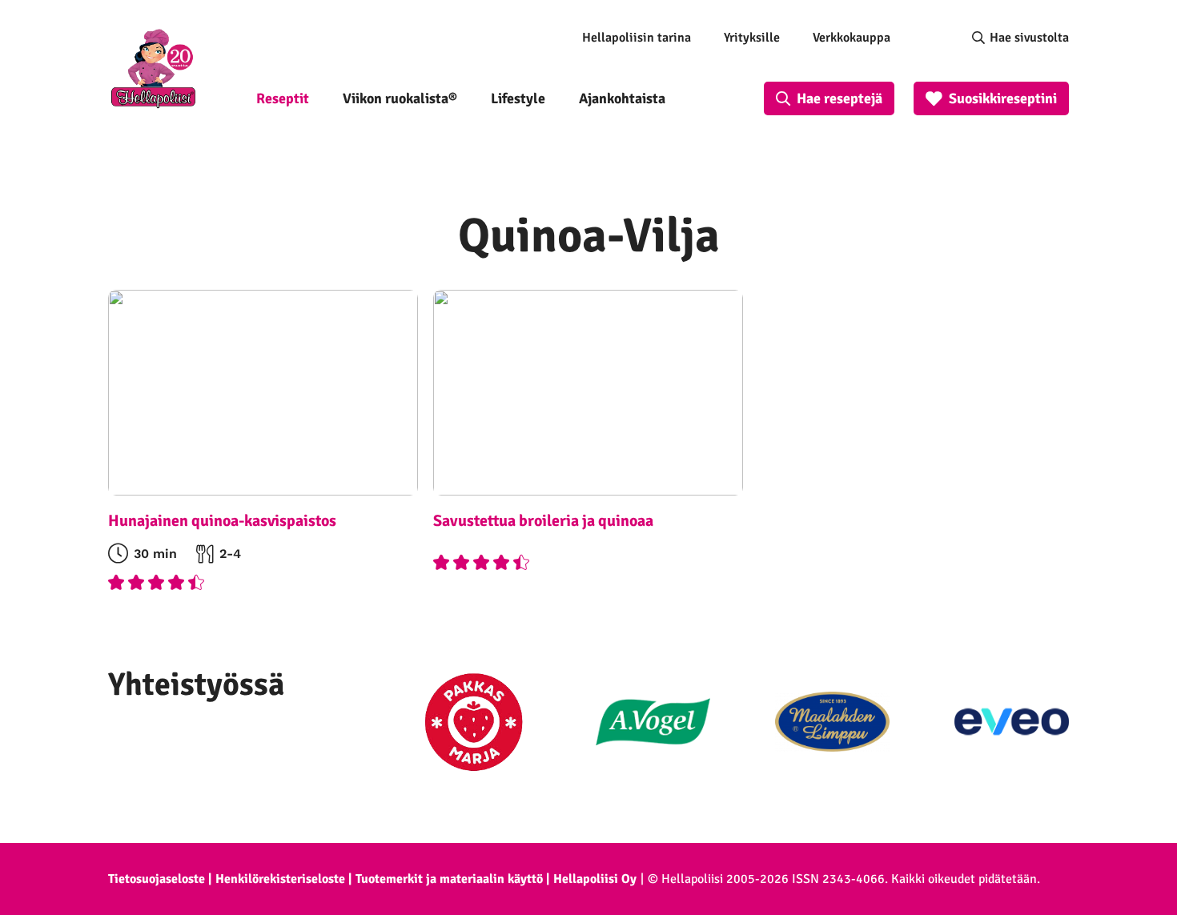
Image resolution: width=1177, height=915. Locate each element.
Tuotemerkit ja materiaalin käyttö (449, 879)
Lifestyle (518, 98)
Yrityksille (752, 38)
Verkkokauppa (851, 38)
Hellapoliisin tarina (636, 38)
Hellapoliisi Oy (595, 879)
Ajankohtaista (622, 98)
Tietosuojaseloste (156, 879)
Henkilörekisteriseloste (280, 879)
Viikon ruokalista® (400, 98)
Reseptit (282, 98)
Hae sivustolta (1029, 38)
